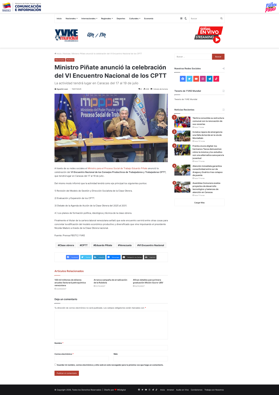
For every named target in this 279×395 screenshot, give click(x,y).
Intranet (170, 390)
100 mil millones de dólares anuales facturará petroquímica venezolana (70, 283)
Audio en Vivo (182, 390)
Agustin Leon (62, 89)
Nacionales (71, 18)
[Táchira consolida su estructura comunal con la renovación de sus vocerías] (182, 122)
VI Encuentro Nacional (151, 245)
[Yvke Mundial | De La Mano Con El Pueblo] (81, 35)
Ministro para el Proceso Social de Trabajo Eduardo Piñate (117, 168)
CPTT (84, 245)
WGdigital (121, 390)
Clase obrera (66, 245)
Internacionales (88, 18)
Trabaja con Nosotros (214, 390)
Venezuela (125, 245)
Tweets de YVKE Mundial (185, 99)
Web (115, 354)
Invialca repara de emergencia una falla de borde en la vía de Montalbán (207, 135)
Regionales (106, 18)
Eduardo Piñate (103, 245)
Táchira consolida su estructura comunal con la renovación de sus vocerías (208, 121)
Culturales (133, 18)
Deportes (121, 18)
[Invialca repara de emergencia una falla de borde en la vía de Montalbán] (182, 136)
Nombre (58, 343)
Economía (148, 18)
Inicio (59, 18)
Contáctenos (196, 390)
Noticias (66, 53)
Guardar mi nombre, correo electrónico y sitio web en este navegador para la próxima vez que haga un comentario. (110, 365)
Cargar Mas (199, 202)
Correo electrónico (64, 354)
